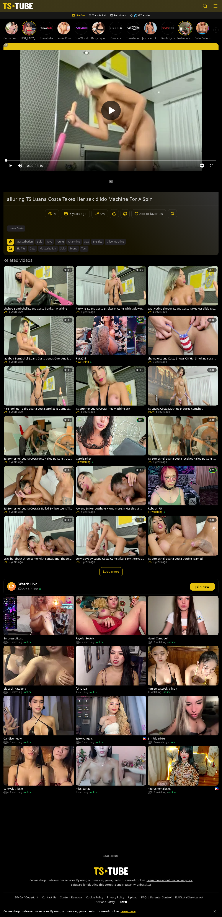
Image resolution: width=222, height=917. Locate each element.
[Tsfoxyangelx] (111, 720)
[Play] (111, 110)
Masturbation (48, 248)
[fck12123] (111, 670)
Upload (132, 897)
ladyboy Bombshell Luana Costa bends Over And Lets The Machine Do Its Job (37, 358)
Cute (32, 248)
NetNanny (128, 885)
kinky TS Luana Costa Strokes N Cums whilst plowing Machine (110, 308)
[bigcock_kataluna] (38, 670)
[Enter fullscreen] (211, 165)
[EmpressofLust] (38, 620)
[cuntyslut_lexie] (38, 770)
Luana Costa (16, 228)
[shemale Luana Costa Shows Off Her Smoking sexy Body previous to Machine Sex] (183, 340)
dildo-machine (115, 241)
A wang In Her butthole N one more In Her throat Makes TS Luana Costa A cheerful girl (110, 508)
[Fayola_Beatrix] (111, 620)
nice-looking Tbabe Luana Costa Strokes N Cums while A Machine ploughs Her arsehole (38, 408)
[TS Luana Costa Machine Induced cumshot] (183, 390)
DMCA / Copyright (26, 897)
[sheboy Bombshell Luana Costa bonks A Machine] (39, 290)
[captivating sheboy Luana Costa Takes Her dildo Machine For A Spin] (183, 290)
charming (74, 241)
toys (49, 241)
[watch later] (8, 271)
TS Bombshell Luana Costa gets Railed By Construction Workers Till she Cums (38, 458)
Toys (84, 248)
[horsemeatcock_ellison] (183, 670)
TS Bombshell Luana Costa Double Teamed (175, 558)
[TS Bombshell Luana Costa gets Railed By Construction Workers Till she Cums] (39, 440)
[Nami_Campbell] (183, 620)
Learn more (128, 911)
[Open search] (205, 6)
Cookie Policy (94, 897)
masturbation (24, 241)
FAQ (144, 897)
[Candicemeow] (38, 720)
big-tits (97, 241)
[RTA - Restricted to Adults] (124, 902)
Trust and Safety (104, 902)
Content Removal (71, 897)
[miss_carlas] (111, 770)
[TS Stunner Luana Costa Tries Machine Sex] (111, 390)
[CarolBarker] (111, 440)
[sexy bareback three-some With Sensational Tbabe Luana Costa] (39, 540)
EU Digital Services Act (189, 897)
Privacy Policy (115, 897)
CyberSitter (144, 885)
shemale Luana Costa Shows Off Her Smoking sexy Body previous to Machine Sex (181, 358)
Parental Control (160, 897)
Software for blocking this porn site (94, 885)
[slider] (111, 160)
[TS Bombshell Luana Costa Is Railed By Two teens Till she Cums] (39, 490)
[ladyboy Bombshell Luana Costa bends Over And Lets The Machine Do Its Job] (39, 340)
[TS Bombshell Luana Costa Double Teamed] (183, 540)
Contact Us (49, 897)
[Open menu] (215, 6)
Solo (62, 248)
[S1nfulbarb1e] (183, 720)
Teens (73, 248)
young (60, 241)
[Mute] (20, 165)
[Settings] (202, 165)
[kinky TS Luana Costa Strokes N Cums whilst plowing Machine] (111, 290)
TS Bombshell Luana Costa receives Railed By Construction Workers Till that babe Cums (182, 458)
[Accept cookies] (215, 911)
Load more (111, 571)
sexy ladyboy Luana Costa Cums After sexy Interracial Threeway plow (110, 558)
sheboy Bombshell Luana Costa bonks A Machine (35, 308)
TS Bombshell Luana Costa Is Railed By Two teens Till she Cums (37, 508)
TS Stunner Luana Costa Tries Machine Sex (103, 408)
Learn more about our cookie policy (170, 880)
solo (39, 241)
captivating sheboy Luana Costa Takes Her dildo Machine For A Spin (181, 308)
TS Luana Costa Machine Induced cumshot (175, 408)
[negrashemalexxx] (183, 770)
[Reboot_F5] (183, 490)
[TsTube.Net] (18, 6)
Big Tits (20, 248)
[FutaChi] (111, 340)
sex (86, 241)
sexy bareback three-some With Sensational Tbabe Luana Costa (37, 558)
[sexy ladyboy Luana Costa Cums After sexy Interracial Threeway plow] (111, 540)
